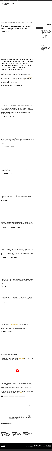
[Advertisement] (26, 13)
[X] (50, 0)
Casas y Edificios (10, 22)
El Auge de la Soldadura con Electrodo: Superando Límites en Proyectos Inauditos (45, 43)
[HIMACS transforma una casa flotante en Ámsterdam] (28, 429)
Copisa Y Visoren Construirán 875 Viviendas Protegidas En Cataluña (45, 48)
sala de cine (29, 110)
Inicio (2, 22)
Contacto (43, 446)
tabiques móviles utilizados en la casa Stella (23, 79)
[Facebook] (47, 0)
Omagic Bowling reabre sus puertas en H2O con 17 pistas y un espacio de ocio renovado (6, 434)
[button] (49, 4)
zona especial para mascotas (15, 324)
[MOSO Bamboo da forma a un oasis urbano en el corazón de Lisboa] (17, 429)
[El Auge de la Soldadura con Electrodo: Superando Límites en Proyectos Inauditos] (38, 43)
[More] (31, 36)
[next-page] (3, 438)
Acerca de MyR (48, 446)
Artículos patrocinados (29, 446)
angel (4, 31)
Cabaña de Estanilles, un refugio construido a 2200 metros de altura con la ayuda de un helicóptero (26, 407)
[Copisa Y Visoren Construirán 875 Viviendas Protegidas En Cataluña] (38, 48)
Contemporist (21, 392)
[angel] (1, 31)
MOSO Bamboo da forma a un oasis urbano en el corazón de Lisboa (16, 434)
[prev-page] (1, 438)
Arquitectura (5, 22)
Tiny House (30, 77)
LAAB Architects (21, 358)
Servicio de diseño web (38, 446)
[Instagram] (48, 0)
